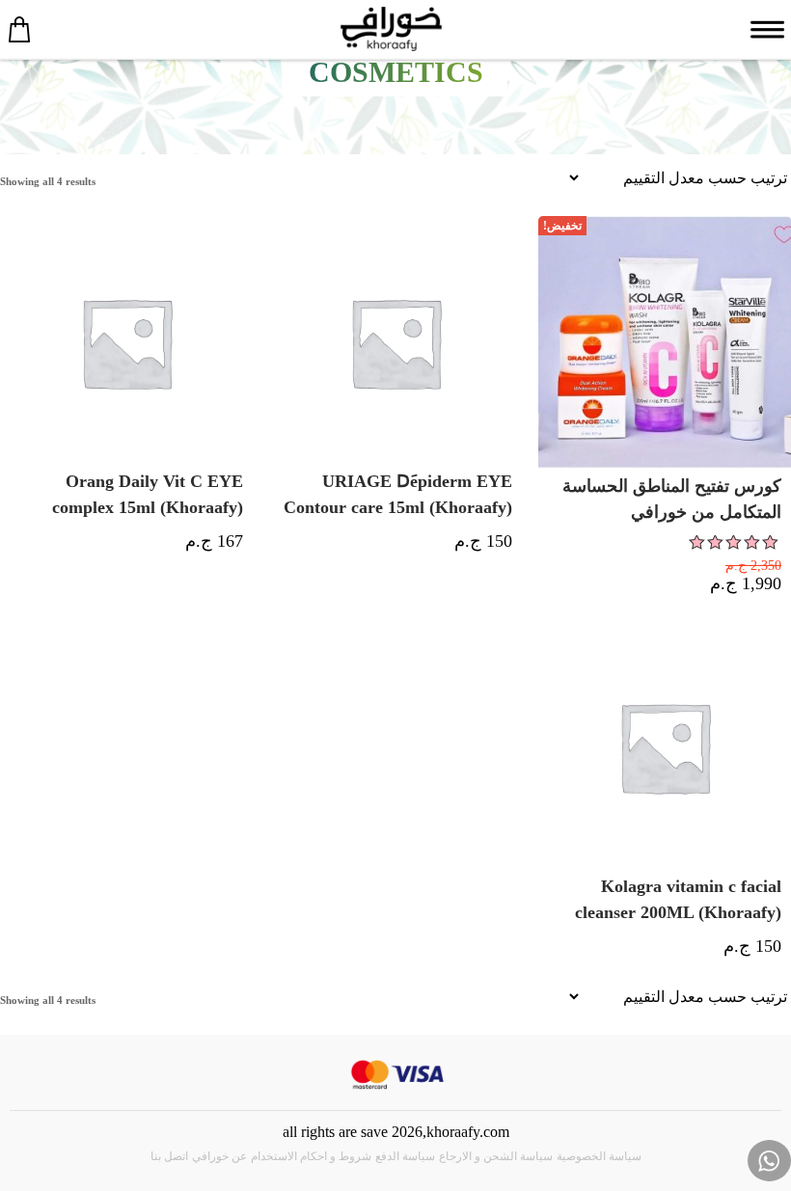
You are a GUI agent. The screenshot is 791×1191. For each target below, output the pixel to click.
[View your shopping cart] (19, 28)
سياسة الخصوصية (599, 1156)
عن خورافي (219, 1156)
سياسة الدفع (405, 1156)
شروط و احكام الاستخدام (311, 1156)
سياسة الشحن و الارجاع (496, 1156)
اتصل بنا (169, 1156)
